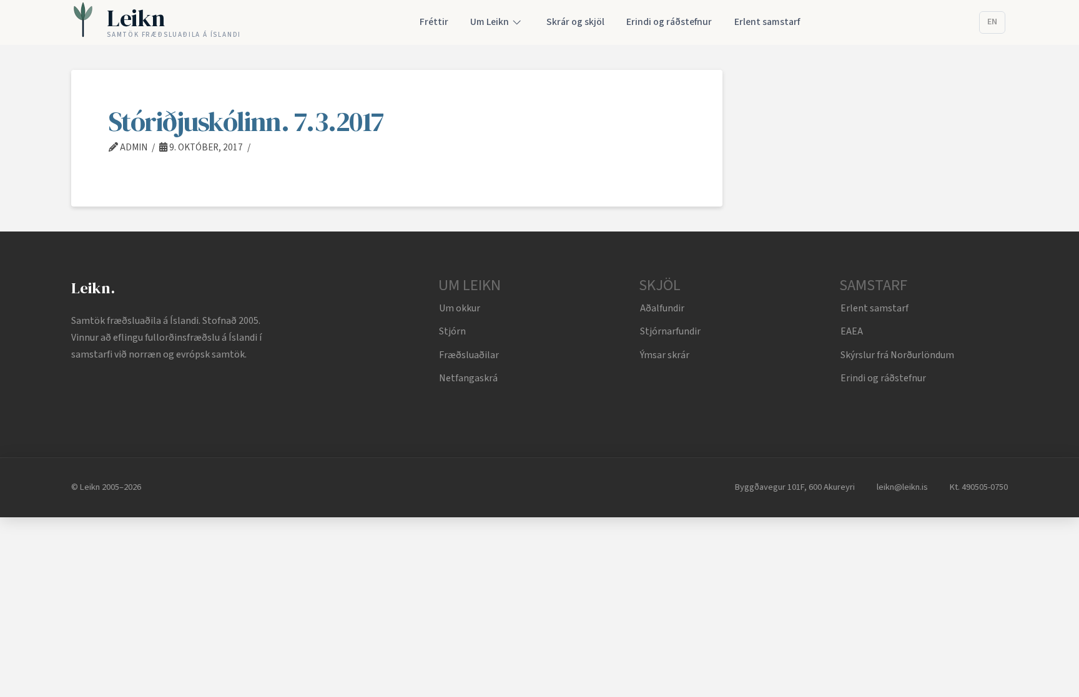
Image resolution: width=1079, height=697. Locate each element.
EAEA (851, 331)
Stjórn (452, 331)
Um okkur (459, 308)
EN (992, 22)
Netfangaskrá (468, 378)
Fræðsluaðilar (469, 355)
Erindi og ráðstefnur (883, 378)
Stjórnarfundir (670, 331)
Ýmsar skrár (664, 355)
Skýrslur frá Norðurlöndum (897, 355)
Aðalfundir (662, 308)
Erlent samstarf (874, 308)
